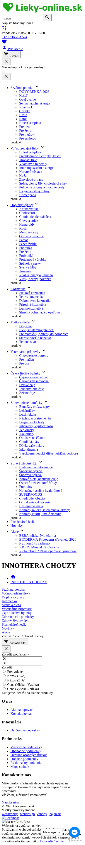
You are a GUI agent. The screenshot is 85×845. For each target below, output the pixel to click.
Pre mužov (26, 134)
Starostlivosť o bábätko (35, 338)
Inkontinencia (28, 449)
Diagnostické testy (31, 422)
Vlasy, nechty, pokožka (35, 279)
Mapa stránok (19, 766)
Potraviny (25, 486)
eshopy (42, 814)
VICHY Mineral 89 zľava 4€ (39, 547)
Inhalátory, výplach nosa (36, 426)
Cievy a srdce (28, 220)
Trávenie (25, 271)
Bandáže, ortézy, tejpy (34, 406)
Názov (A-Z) (16, 676)
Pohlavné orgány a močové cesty (42, 187)
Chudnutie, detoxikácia (35, 216)
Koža (23, 175)
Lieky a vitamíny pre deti (36, 330)
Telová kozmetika (31, 297)
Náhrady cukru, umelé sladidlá (40, 514)
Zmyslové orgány (31, 179)
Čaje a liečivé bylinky (25, 373)
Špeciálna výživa (30, 471)
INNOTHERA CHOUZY (28, 582)
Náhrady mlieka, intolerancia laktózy (44, 510)
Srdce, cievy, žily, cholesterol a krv (43, 183)
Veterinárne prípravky (25, 351)
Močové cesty (28, 232)
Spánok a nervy (30, 263)
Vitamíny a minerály (33, 164)
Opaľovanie (27, 99)
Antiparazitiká (29, 209)
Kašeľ (23, 95)
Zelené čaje (27, 393)
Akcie (14, 531)
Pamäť (23, 240)
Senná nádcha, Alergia (34, 103)
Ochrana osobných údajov (28, 755)
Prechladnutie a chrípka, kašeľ (40, 156)
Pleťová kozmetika (32, 293)
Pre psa (24, 363)
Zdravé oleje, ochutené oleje (38, 479)
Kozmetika (18, 289)
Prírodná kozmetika (32, 304)
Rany (23, 119)
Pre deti (24, 127)
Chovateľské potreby (33, 355)
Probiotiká (26, 255)
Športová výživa (30, 475)
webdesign (27, 814)
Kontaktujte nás (21, 713)
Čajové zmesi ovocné (34, 381)
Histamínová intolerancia (36, 467)
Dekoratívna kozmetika (35, 300)
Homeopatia (27, 195)
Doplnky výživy (21, 205)
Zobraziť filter (14, 642)
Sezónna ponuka (21, 88)
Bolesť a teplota (30, 123)
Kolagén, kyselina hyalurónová (40, 490)
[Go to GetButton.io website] (75, 840)
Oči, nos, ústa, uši (31, 236)
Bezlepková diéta (31, 506)
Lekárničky (27, 410)
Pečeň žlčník (28, 244)
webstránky (10, 814)
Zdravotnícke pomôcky (26, 403)
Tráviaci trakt (28, 160)
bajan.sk (55, 814)
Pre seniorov (27, 138)
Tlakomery (26, 434)
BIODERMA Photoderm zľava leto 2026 (47, 539)
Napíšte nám (10, 802)
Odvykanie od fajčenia (34, 502)
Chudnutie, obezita (32, 498)
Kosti (23, 228)
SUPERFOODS (30, 494)
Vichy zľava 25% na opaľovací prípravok (47, 551)
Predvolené (15, 671)
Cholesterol (27, 213)
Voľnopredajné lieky (24, 148)
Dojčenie (25, 326)
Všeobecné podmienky (26, 747)
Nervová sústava (30, 171)
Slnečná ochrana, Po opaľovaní (40, 312)
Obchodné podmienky (25, 751)
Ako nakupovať (21, 710)
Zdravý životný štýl (24, 463)
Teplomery (26, 430)
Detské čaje (27, 385)
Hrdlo (23, 115)
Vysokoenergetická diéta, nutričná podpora (48, 453)
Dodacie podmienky (24, 759)
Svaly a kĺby (27, 267)
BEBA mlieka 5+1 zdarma (37, 535)
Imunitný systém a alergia (36, 168)
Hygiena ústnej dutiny (34, 191)
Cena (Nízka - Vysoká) (23, 684)
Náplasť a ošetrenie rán (35, 418)
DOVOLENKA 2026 (34, 91)
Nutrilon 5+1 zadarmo (34, 543)
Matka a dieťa (20, 322)
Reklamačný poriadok (25, 763)
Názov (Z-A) (16, 680)
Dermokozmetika (31, 308)
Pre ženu (25, 252)
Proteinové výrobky (32, 259)
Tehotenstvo (27, 342)
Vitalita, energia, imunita (36, 275)
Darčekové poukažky (25, 730)
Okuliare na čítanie (32, 438)
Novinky (16, 525)
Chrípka (24, 111)
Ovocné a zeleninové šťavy (38, 483)
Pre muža (25, 248)
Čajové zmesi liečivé (33, 377)
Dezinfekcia (27, 414)
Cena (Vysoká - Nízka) (23, 689)
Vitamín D (26, 107)
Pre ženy (25, 130)
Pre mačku (26, 359)
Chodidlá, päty (29, 441)
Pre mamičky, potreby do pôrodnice (43, 334)
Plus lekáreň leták (22, 522)
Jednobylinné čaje (31, 389)
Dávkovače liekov (31, 445)
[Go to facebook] (74, 832)
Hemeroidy (27, 224)
